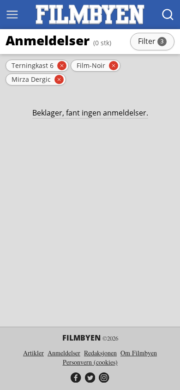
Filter (155, 42)
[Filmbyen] (90, 14)
